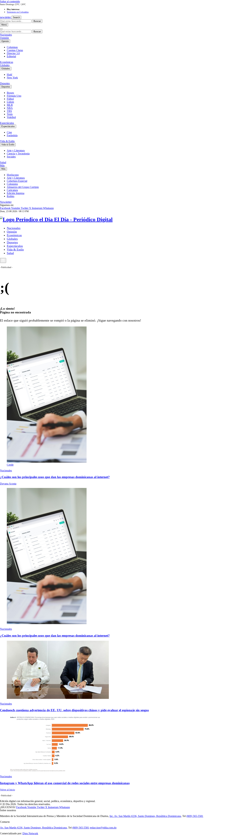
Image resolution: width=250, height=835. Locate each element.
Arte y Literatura (16, 150)
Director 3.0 (13, 53)
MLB (10, 105)
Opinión (4, 37)
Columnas (12, 47)
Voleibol (11, 117)
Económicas (6, 62)
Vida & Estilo (7, 141)
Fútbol (10, 98)
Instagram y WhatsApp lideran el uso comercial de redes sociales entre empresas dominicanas (65, 783)
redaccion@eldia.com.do (103, 827)
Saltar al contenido (10, 1)
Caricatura (12, 190)
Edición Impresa (15, 193)
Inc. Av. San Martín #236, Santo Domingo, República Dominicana (145, 816)
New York (12, 77)
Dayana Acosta (8, 483)
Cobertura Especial (17, 180)
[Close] (1, 28)
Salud (3, 162)
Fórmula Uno (14, 95)
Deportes (5, 83)
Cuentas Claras (15, 50)
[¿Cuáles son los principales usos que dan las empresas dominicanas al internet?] (125, 556)
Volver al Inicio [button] (7, 789)
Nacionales (6, 34)
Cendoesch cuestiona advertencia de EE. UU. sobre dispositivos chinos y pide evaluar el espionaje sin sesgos (74, 710)
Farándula (12, 135)
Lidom (10, 101)
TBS (9, 111)
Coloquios (12, 184)
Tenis (10, 114)
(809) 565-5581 (194, 816)
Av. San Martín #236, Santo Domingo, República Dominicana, (34, 827)
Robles (10, 196)
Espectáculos (7, 123)
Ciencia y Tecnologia (18, 153)
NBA (10, 108)
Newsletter (6, 202)
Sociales (11, 156)
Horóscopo (13, 174)
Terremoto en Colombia (18, 12)
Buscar (37, 21)
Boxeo (10, 92)
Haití (9, 74)
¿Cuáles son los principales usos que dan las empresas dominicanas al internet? (55, 477)
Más (2, 165)
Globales (5, 65)
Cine (9, 132)
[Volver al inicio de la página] (3, 260)
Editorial (11, 56)
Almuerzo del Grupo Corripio (23, 187)
